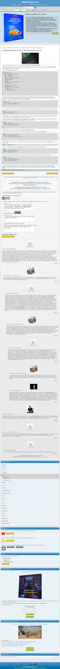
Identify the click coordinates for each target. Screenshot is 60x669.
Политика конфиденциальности (30, 666)
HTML (3, 467)
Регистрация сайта (6, 490)
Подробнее (55, 33)
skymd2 (5, 450)
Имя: (24, 611)
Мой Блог (32, 4)
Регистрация (37, 10)
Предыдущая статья (8, 173)
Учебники (4, 508)
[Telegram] (9, 198)
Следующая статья (51, 173)
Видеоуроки (5, 510)
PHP (3, 475)
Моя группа (19, 547)
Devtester (4, 249)
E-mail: (24, 609)
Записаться (30, 647)
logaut (10, 390)
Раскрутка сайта (6, 493)
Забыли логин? (44, 10)
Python (3, 498)
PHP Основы (7, 477)
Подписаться (10, 533)
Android (4, 505)
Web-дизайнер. (5, 432)
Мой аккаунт (10, 547)
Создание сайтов (7, 558)
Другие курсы (30, 616)
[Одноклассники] (6, 198)
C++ (3, 503)
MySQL (4, 482)
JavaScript (4, 472)
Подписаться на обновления (42, 188)
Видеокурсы (26, 4)
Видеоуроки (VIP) (6, 523)
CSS (3, 470)
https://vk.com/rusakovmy (29, 185)
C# (3, 500)
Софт (3, 513)
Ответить (56, 263)
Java (3, 495)
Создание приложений (8, 561)
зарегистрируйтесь (42, 456)
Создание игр (6, 560)
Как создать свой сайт (19, 223)
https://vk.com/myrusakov (42, 182)
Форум (3, 515)
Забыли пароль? (44, 9)
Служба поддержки (39, 4)
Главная (14, 4)
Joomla (3, 487)
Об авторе (19, 4)
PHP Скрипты (7, 480)
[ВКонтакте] (3, 198)
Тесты (46, 4)
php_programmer (7, 275)
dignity (3, 414)
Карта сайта (5, 518)
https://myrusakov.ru (32, 178)
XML (3, 485)
